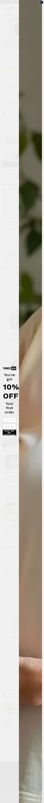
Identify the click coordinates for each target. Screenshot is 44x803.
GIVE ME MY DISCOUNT (9, 432)
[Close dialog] (41, 2)
